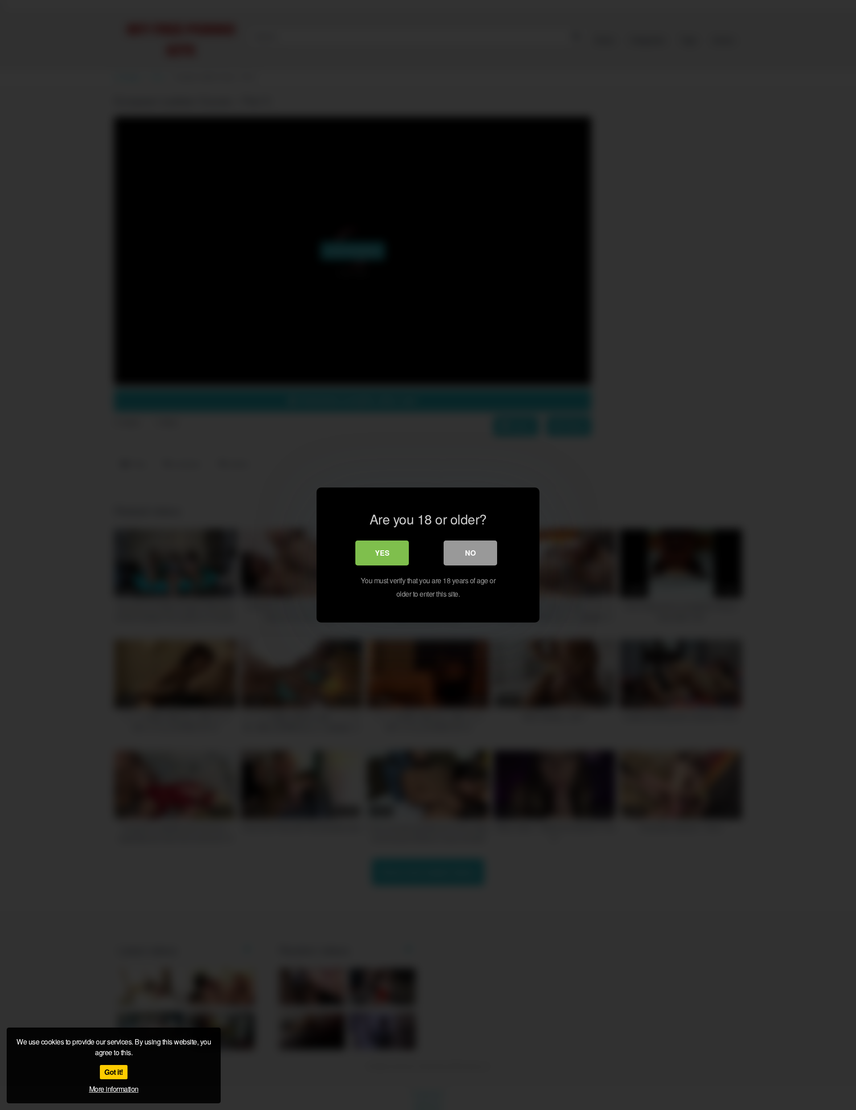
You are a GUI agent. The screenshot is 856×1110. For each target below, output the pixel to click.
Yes (382, 553)
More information (114, 1089)
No (470, 553)
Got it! (113, 1072)
